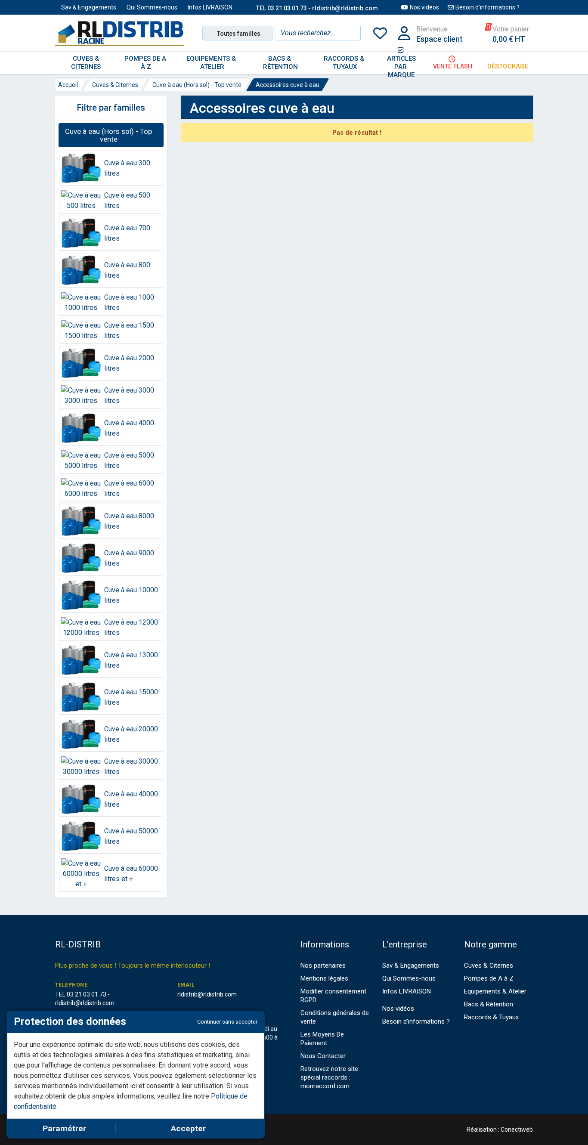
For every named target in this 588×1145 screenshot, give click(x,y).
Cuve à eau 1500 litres (129, 330)
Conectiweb (517, 1129)
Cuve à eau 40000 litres (131, 799)
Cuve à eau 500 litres (127, 200)
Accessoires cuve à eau (287, 84)
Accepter (188, 1128)
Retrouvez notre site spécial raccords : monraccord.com (329, 1077)
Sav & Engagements (88, 7)
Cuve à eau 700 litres (127, 233)
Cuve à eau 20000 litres (131, 734)
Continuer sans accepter (227, 1021)
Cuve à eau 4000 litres (129, 428)
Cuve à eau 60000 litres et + (131, 873)
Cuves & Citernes (115, 84)
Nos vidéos (424, 7)
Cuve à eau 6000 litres (129, 488)
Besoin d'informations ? (487, 7)
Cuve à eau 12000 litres (131, 627)
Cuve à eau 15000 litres (131, 697)
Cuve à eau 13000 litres (131, 660)
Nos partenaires (323, 965)
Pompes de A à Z (489, 978)
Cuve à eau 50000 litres (131, 836)
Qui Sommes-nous (152, 7)
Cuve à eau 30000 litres (131, 766)
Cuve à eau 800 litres (127, 270)
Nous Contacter (323, 1056)
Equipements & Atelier (495, 991)
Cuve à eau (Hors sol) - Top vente (196, 84)
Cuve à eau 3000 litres (129, 395)
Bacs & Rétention (488, 1004)
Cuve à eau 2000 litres (129, 363)
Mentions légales (324, 978)
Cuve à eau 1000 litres (129, 302)
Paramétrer (64, 1128)
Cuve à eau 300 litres (127, 168)
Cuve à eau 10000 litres (131, 595)
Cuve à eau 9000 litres (129, 558)
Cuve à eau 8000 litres (129, 521)
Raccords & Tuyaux (491, 1017)
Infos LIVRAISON (210, 7)
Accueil (68, 84)
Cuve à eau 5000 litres (129, 460)
